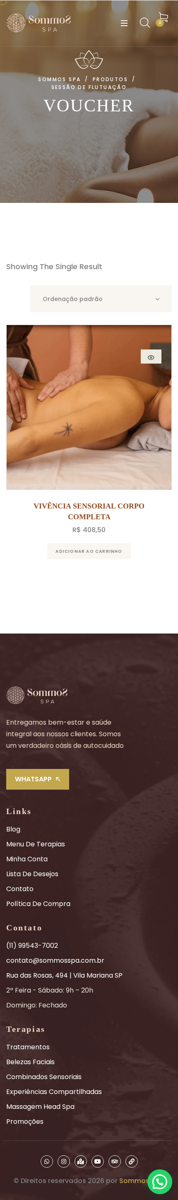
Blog (13, 829)
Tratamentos (28, 1047)
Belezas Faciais (30, 1062)
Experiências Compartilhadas (54, 1091)
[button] (159, 1181)
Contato (20, 889)
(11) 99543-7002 (32, 945)
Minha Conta (27, 859)
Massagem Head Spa (40, 1106)
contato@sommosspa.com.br (55, 960)
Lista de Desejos (32, 874)
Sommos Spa (141, 1181)
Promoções (24, 1121)
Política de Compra (38, 903)
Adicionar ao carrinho (88, 551)
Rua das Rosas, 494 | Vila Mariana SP (64, 975)
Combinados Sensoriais (44, 1077)
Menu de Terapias (35, 844)
